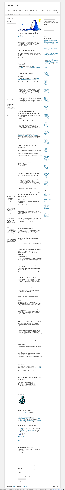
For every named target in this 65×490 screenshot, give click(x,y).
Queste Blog (12, 5)
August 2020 (46, 147)
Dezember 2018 (46, 169)
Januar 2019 (46, 168)
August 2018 (46, 174)
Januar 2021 (46, 141)
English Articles (19, 14)
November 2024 (46, 90)
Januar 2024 (46, 100)
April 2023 (45, 110)
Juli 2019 (45, 161)
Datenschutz (55, 10)
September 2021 (46, 132)
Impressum (49, 10)
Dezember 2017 (46, 183)
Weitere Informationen (56, 489)
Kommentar (20, 452)
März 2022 (45, 125)
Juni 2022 (45, 122)
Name (19, 464)
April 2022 (45, 124)
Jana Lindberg (27, 36)
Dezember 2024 (46, 89)
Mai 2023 (45, 109)
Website (19, 472)
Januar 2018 (46, 182)
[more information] (24, 434)
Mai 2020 (45, 150)
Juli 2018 (45, 175)
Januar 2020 (46, 155)
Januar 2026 (46, 74)
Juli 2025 (45, 81)
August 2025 (46, 80)
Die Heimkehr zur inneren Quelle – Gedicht (51, 42)
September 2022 (46, 118)
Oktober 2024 (46, 91)
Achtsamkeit (46, 200)
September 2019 (46, 159)
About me (31, 14)
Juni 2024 (45, 96)
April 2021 (45, 138)
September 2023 (46, 105)
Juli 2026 (45, 67)
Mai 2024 (45, 97)
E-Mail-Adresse (21, 468)
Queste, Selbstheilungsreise (23, 10)
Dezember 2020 (46, 142)
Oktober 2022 (46, 117)
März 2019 (45, 166)
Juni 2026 (45, 68)
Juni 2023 (45, 108)
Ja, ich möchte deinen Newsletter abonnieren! (27, 481)
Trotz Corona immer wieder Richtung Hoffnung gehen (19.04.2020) (30, 418)
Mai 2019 (45, 164)
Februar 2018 (46, 181)
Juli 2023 (45, 107)
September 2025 (46, 79)
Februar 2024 (46, 99)
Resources (25, 14)
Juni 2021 (45, 135)
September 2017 (46, 186)
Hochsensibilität (46, 208)
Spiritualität (45, 215)
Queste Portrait (46, 214)
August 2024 (46, 93)
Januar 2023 (46, 114)
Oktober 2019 (46, 158)
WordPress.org (46, 195)
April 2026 (45, 71)
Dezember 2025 (46, 75)
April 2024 (45, 98)
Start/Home (8, 10)
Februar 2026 (46, 73)
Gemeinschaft (46, 206)
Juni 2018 (45, 176)
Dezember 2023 (46, 101)
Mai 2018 (45, 177)
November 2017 (46, 184)
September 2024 (46, 92)
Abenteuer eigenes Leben (48, 199)
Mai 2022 (45, 123)
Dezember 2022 (46, 115)
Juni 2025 (45, 82)
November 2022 (46, 116)
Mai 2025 (45, 83)
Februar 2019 (46, 167)
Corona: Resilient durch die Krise (24, 417)
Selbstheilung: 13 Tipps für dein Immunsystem (27, 430)
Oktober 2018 (46, 172)
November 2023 (46, 102)
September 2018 (46, 173)
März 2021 (45, 139)
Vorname (45, 24)
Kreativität (45, 210)
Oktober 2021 (46, 131)
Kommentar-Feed (47, 194)
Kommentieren (33, 36)
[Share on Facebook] (20, 434)
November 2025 (46, 76)
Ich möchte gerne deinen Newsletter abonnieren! (27, 476)
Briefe (45, 201)
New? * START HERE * (11, 14)
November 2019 (46, 157)
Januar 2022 (46, 127)
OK (61, 489)
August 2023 (46, 106)
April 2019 (45, 165)
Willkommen (14, 10)
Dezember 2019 (46, 156)
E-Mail (45, 28)
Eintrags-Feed (46, 193)
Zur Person (38, 10)
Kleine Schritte (46, 209)
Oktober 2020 (46, 144)
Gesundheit (20, 436)
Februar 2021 (46, 140)
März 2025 (45, 85)
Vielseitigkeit (46, 217)
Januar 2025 (46, 88)
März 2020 (45, 152)
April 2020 (45, 151)
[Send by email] (22, 434)
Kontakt (43, 10)
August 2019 (46, 160)
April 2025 (45, 84)
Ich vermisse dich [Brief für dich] (24, 412)
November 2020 (46, 143)
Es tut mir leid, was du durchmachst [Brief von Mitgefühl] (27, 223)
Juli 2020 (45, 148)
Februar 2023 (46, 113)
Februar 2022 (46, 126)
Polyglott (45, 213)
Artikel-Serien (32, 10)
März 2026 (45, 72)
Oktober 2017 (46, 185)
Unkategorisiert (46, 216)
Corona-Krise (26, 436)
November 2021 (46, 130)
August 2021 (46, 133)
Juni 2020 (45, 149)
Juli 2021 (45, 134)
